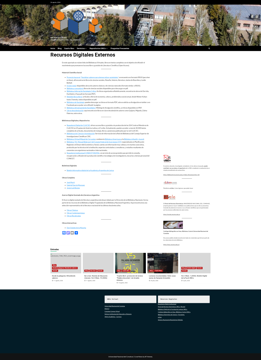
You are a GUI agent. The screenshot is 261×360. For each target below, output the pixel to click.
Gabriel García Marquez (76, 185)
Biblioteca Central (58, 38)
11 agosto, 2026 (58, 280)
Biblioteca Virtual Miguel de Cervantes (81, 139)
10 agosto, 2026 (123, 283)
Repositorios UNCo (98, 48)
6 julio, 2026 (186, 280)
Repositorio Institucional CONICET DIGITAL (83, 153)
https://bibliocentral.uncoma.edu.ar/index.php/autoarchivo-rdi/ (181, 175)
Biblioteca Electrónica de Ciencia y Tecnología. (171, 314)
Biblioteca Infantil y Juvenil (134, 139)
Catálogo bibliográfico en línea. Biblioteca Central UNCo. (174, 312)
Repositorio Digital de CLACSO (78, 125)
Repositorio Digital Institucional (167, 304)
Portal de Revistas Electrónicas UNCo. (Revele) (171, 307)
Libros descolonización (75, 110)
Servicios (81, 48)
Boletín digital (191, 268)
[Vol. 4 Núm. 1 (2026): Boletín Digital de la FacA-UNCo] (195, 263)
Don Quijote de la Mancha (76, 228)
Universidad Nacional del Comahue (115, 306)
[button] (209, 48)
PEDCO (107, 309)
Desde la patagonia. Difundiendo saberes (65, 268)
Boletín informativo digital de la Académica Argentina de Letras (90, 170)
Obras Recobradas (74, 216)
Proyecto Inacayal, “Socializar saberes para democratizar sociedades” (92, 77)
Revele (55, 270)
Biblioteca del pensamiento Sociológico (81, 108)
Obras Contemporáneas (76, 213)
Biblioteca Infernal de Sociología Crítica (81, 91)
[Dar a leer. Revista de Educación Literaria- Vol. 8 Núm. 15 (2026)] (98, 263)
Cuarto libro (69, 48)
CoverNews (138, 357)
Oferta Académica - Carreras (113, 317)
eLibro (160, 317)
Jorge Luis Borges (73, 188)
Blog (60, 48)
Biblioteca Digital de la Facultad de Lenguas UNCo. (172, 309)
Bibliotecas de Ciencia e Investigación (81, 133)
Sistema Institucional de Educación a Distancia (118, 314)
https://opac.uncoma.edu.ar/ (171, 244)
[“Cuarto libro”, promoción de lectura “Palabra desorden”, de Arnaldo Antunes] (130, 263)
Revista (184, 270)
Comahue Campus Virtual (112, 311)
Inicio (52, 48)
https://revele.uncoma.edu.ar (171, 214)
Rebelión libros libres (74, 97)
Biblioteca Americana (113, 139)
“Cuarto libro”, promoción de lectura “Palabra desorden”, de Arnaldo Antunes (130, 278)
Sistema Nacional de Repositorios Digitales (170, 320)
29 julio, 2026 (154, 280)
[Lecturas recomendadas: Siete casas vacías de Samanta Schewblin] (162, 263)
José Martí (71, 182)
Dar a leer (93, 270)
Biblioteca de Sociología (75, 102)
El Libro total (71, 86)
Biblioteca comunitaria (75, 88)
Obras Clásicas (72, 210)
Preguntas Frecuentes (120, 48)
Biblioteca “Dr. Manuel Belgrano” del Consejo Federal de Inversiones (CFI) (94, 142)
